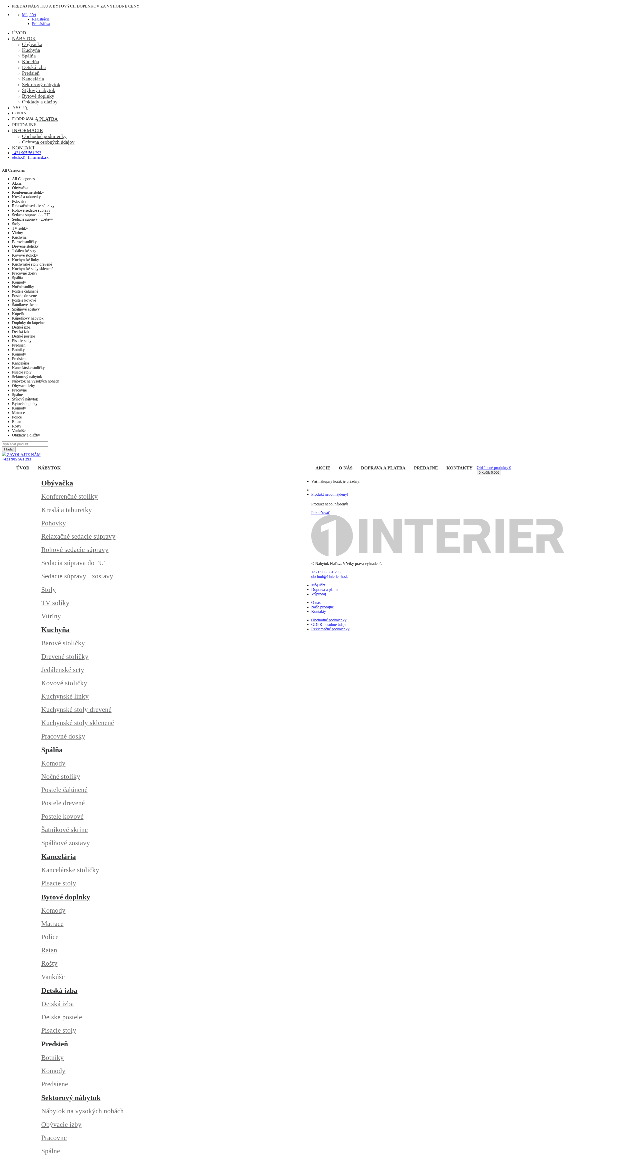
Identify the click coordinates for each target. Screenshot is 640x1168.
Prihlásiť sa (41, 23)
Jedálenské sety (62, 670)
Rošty (49, 963)
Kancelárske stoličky (70, 870)
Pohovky (53, 523)
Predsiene (54, 1084)
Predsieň (54, 1044)
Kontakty (318, 611)
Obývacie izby (61, 1124)
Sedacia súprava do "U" (74, 563)
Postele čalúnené (64, 789)
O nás (315, 602)
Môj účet (318, 585)
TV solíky (55, 603)
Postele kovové (62, 816)
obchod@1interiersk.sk (30, 157)
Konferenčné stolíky (69, 496)
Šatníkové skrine (64, 829)
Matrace (52, 923)
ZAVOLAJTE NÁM (21, 456)
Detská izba (59, 990)
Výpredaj (318, 594)
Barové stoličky (63, 643)
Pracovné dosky (63, 736)
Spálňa (52, 750)
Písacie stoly (58, 883)
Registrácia (41, 19)
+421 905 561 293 (26, 153)
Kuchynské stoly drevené (76, 709)
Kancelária (58, 856)
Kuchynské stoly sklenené (77, 723)
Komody (53, 763)
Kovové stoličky (64, 683)
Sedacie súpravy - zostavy (77, 576)
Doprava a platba (324, 589)
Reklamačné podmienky (330, 629)
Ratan (49, 950)
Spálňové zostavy (65, 843)
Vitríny (51, 616)
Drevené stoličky (64, 656)
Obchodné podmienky (328, 620)
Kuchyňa (55, 630)
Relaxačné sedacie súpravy (78, 536)
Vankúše (53, 977)
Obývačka (57, 483)
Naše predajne (322, 607)
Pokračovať (320, 512)
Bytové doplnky (65, 897)
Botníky (52, 1057)
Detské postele (61, 1017)
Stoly (48, 589)
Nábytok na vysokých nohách (82, 1111)
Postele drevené (63, 803)
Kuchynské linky (65, 696)
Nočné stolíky (60, 776)
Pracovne (54, 1138)
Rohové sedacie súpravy (74, 549)
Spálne (50, 1151)
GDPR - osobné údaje (328, 624)
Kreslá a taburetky (66, 510)
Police (49, 937)
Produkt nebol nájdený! (329, 494)
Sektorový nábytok (70, 1098)
